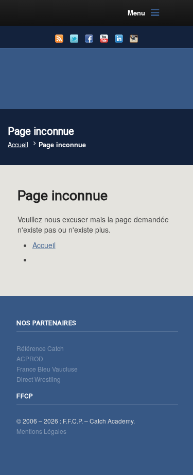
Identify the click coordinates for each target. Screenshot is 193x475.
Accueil (18, 144)
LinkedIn (119, 38)
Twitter (74, 38)
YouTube (104, 38)
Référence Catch (40, 348)
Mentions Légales (41, 431)
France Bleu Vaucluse (47, 368)
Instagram (134, 38)
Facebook (89, 38)
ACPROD (29, 358)
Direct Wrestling (38, 379)
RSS (59, 38)
